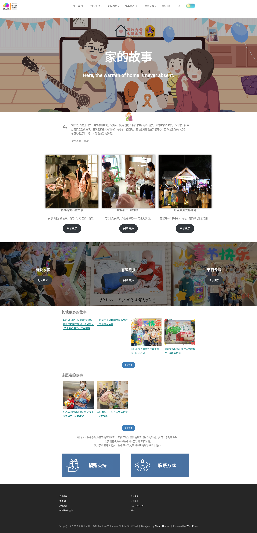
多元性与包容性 (66, 510)
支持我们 (166, 6)
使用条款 (134, 501)
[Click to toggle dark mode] (191, 6)
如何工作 (95, 6)
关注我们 (63, 501)
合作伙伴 (63, 496)
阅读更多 (72, 228)
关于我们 (78, 6)
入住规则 (63, 505)
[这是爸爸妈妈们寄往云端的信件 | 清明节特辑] (179, 332)
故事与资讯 (131, 6)
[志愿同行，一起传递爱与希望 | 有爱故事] (112, 395)
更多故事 (128, 365)
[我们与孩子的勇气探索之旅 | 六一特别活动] (146, 332)
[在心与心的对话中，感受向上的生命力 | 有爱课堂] (78, 395)
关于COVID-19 (137, 505)
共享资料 (149, 6)
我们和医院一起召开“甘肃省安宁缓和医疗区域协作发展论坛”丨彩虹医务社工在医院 (78, 324)
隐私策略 (134, 496)
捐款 (133, 510)
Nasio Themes (163, 526)
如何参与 (112, 6)
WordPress (192, 526)
